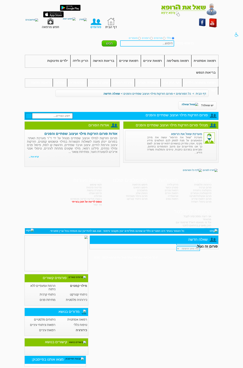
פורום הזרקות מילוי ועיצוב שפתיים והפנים (148, 93)
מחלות (60, 82)
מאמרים (133, 38)
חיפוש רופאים (140, 187)
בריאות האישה (103, 61)
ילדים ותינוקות (57, 61)
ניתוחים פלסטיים (44, 319)
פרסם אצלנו (95, 193)
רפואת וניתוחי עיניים (42, 324)
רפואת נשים (172, 198)
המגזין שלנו (142, 193)
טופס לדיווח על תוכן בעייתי (87, 201)
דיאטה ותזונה (40, 82)
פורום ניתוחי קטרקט (137, 198)
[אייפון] (53, 16)
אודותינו (98, 196)
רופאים (146, 38)
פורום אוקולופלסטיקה (200, 196)
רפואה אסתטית (205, 61)
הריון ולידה (80, 61)
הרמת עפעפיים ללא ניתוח (42, 287)
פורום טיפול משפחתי (137, 196)
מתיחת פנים (47, 299)
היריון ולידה (172, 184)
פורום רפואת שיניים (201, 198)
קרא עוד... (34, 156)
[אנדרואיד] (70, 10)
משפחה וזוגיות (147, 82)
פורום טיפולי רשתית (201, 201)
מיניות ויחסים (122, 82)
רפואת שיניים (128, 61)
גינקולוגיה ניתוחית (202, 190)
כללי (168, 38)
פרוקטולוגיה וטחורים (201, 193)
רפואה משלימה (178, 61)
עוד (213, 90)
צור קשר (97, 204)
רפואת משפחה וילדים (200, 82)
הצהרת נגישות (94, 190)
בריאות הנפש (206, 72)
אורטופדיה (77, 82)
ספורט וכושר (99, 82)
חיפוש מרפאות (140, 184)
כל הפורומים (183, 93)
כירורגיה (81, 330)
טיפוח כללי (80, 324)
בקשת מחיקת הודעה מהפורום (86, 198)
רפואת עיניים (152, 61)
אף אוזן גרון (171, 82)
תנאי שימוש (96, 184)
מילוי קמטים (78, 285)
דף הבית (201, 93)
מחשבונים (142, 190)
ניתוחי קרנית (47, 294)
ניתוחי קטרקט (78, 294)
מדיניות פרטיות (94, 187)
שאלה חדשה (111, 93)
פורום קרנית (205, 187)
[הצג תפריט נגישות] (236, 35)
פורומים (158, 38)
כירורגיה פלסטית (76, 299)
